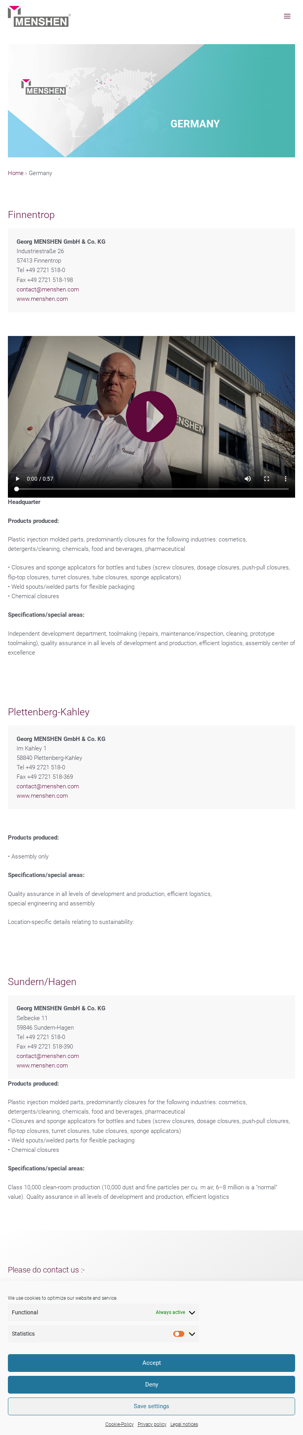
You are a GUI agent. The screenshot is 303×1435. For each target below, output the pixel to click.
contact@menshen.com (48, 289)
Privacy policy (152, 1424)
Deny (151, 1384)
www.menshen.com (42, 298)
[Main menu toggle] (287, 16)
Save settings (151, 1406)
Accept (151, 1362)
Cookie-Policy (119, 1424)
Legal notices (184, 1424)
